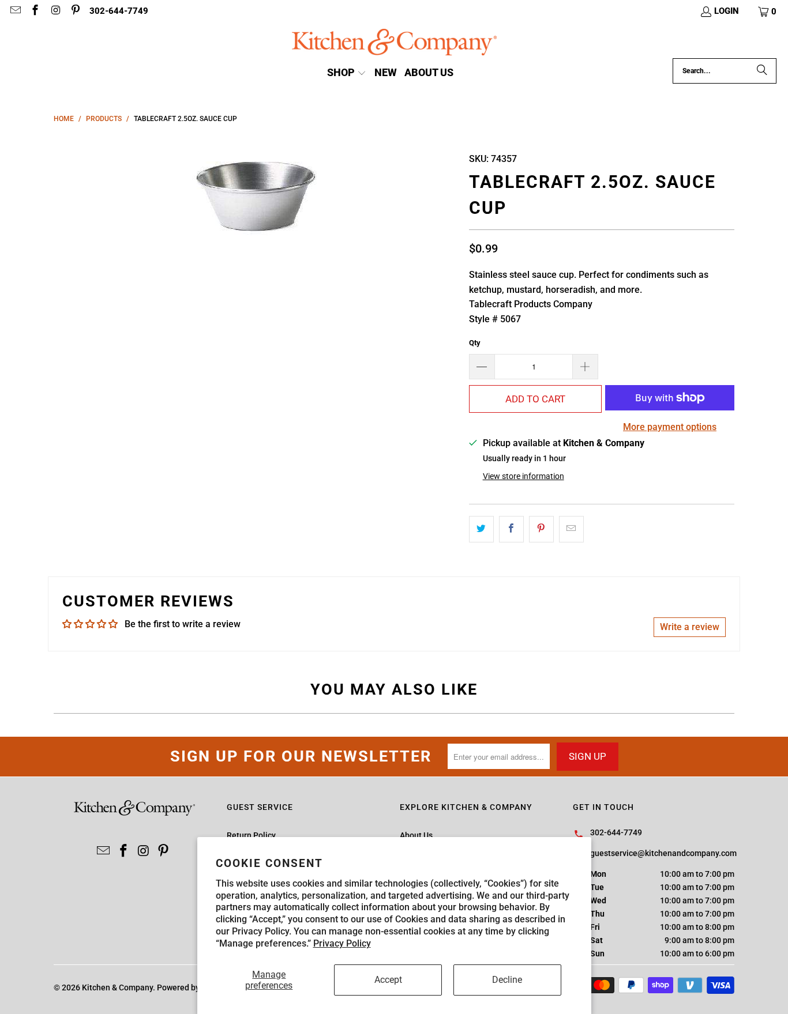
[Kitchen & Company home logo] (394, 43)
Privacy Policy (342, 943)
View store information (523, 476)
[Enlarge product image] (255, 193)
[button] (768, 11)
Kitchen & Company (117, 987)
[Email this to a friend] (571, 529)
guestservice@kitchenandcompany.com (663, 853)
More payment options (669, 426)
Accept (388, 979)
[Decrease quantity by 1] (481, 366)
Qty (475, 342)
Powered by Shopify (193, 987)
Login (726, 11)
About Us (416, 835)
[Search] (762, 71)
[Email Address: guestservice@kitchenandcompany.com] (15, 11)
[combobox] (724, 71)
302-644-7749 (118, 11)
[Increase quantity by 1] (585, 366)
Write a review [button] (689, 626)
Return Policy (251, 835)
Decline (507, 979)
